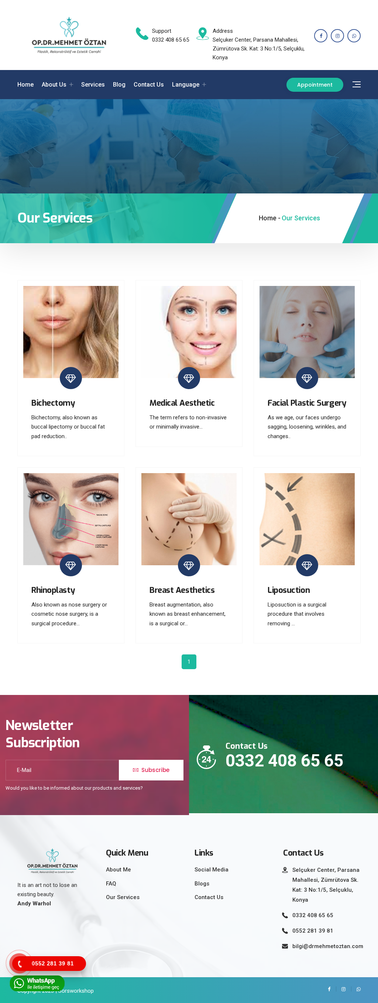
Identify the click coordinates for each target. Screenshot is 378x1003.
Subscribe (154, 770)
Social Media (211, 869)
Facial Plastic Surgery (307, 403)
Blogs (202, 883)
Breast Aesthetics (182, 590)
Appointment (315, 84)
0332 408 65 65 (284, 760)
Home (25, 84)
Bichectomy (53, 403)
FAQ (111, 883)
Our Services (123, 897)
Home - (270, 218)
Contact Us (149, 84)
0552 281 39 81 (312, 930)
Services (93, 84)
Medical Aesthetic (182, 403)
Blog (119, 84)
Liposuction (289, 590)
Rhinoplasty (53, 590)
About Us (54, 84)
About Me (118, 869)
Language (185, 84)
